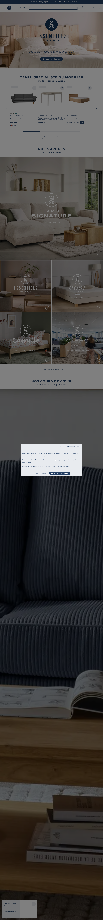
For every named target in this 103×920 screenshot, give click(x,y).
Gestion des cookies (49, 460)
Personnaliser (41, 473)
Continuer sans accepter (69, 447)
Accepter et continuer (59, 473)
